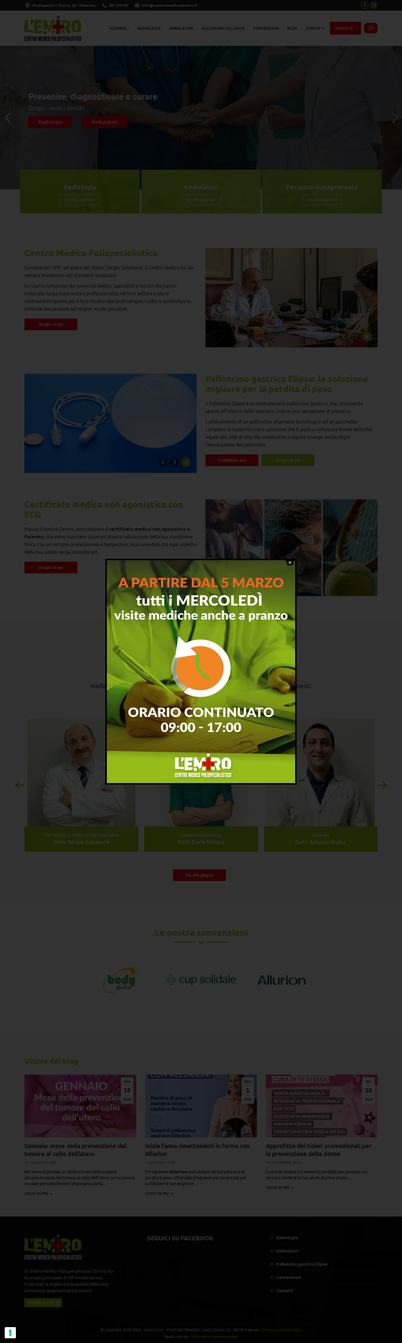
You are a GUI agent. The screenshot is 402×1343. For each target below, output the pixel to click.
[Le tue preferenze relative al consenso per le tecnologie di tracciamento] (10, 1332)
